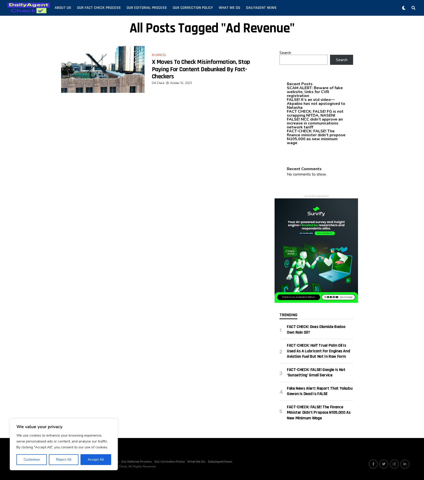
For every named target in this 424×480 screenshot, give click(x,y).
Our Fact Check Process (99, 7)
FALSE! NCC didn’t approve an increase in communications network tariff (315, 123)
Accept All (96, 459)
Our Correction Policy (193, 7)
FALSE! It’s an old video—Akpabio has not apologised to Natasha (316, 103)
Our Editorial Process (147, 7)
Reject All (63, 459)
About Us (63, 7)
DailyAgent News (261, 7)
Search (285, 52)
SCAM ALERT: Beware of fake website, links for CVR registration (315, 91)
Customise (32, 459)
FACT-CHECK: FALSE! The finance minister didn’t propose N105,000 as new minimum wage (316, 137)
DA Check (158, 83)
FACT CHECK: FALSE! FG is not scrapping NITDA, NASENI (315, 113)
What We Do (229, 7)
